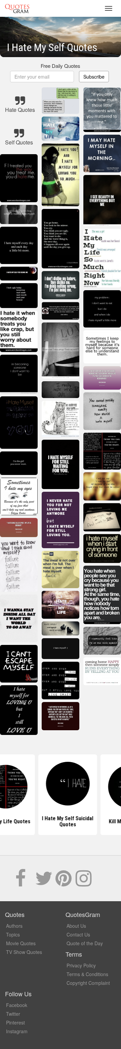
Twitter (13, 1013)
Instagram (17, 1031)
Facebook (16, 1005)
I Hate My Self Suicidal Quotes (60, 821)
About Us (76, 925)
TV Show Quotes (24, 952)
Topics (13, 934)
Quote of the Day (85, 943)
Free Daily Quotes (60, 65)
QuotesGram (17, 8)
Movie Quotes (21, 943)
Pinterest (15, 1022)
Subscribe (94, 76)
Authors (14, 925)
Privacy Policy (81, 965)
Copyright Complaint (88, 982)
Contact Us (78, 934)
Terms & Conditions (87, 974)
